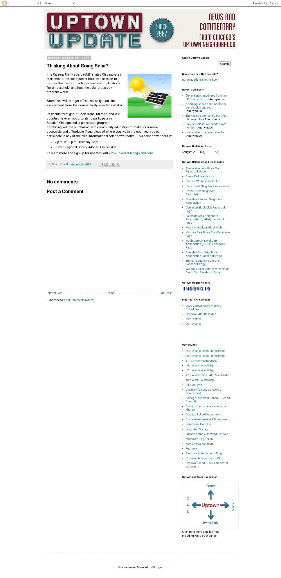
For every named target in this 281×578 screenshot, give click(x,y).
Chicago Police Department (203, 414)
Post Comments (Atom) (79, 300)
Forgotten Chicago (197, 429)
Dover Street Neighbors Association (200, 192)
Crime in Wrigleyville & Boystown (206, 419)
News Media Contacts (200, 443)
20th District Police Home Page (205, 355)
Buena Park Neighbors (200, 176)
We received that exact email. (204, 132)
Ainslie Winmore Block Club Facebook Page (203, 170)
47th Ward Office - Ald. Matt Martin (207, 375)
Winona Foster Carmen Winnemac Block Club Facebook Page (207, 270)
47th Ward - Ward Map (200, 370)
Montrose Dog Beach (199, 438)
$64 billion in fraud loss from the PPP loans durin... (206, 97)
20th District (193, 323)
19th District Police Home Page (205, 350)
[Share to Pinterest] (118, 164)
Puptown (191, 448)
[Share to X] (109, 164)
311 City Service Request (201, 360)
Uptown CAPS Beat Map (201, 314)
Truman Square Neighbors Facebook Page (202, 262)
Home (110, 293)
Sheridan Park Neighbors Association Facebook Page (204, 254)
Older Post (165, 293)
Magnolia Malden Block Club (204, 227)
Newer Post (55, 293)
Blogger (157, 567)
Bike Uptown (194, 384)
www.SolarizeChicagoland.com (131, 153)
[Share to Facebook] (114, 164)
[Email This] (101, 164)
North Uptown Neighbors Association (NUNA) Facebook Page (205, 244)
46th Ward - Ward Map (200, 365)
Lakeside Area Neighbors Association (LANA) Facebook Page (205, 219)
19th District (193, 319)
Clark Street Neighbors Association (208, 186)
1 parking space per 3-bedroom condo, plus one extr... (206, 105)
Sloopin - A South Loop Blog (204, 453)
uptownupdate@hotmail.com (200, 79)
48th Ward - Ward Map (200, 380)
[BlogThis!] (105, 164)
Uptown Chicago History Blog (204, 458)
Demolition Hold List (199, 424)
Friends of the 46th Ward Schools (207, 434)
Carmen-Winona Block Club (203, 181)
